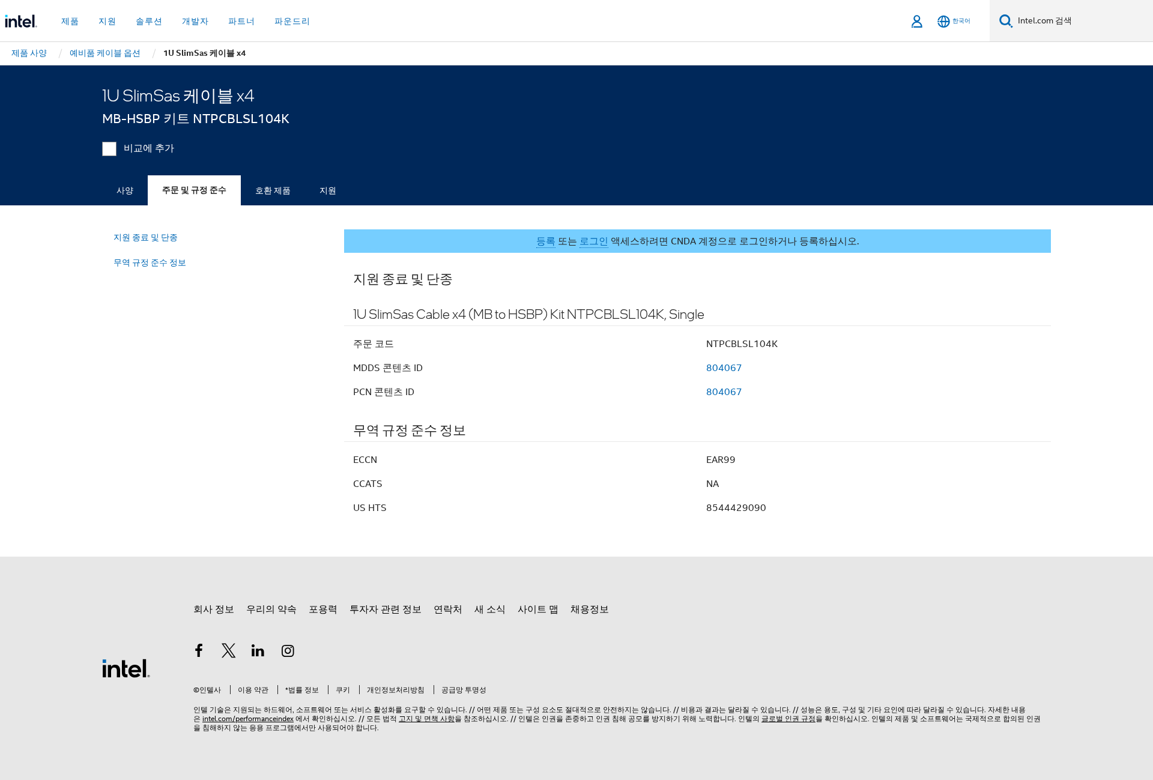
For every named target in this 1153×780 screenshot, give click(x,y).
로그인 (594, 241)
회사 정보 (213, 609)
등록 (545, 241)
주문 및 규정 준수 (194, 190)
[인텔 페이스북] (199, 653)
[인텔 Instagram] (288, 653)
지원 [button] (107, 21)
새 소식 (490, 609)
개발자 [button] (195, 21)
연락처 (448, 609)
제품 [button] (70, 21)
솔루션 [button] (149, 21)
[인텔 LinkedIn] (258, 653)
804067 (724, 368)
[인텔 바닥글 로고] (126, 668)
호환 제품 (273, 190)
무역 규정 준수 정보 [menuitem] (149, 262)
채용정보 (589, 609)
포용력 (323, 609)
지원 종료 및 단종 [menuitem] (145, 237)
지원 (327, 190)
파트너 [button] (241, 21)
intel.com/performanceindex (248, 718)
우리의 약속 (271, 609)
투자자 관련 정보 (386, 609)
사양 (125, 190)
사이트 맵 (538, 609)
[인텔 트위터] (229, 653)
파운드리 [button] (292, 21)
